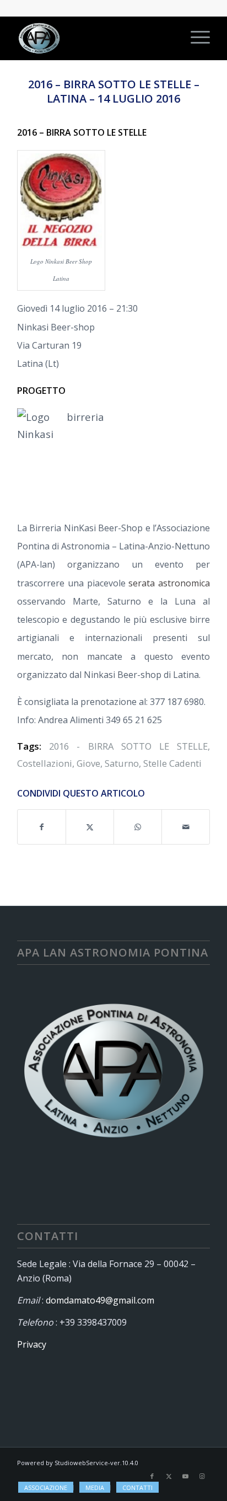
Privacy (31, 1344)
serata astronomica (169, 583)
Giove (88, 763)
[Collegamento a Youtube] (185, 1476)
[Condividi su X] (90, 827)
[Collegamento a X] (168, 1476)
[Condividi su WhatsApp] (137, 827)
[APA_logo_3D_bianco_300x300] (94, 38)
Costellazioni (44, 763)
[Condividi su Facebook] (42, 827)
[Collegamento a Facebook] (152, 1476)
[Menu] (195, 38)
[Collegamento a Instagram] (201, 1476)
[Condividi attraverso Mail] (185, 827)
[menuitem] (195, 38)
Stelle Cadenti (172, 763)
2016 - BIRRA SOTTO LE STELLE (128, 746)
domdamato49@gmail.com (100, 1300)
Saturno (122, 763)
